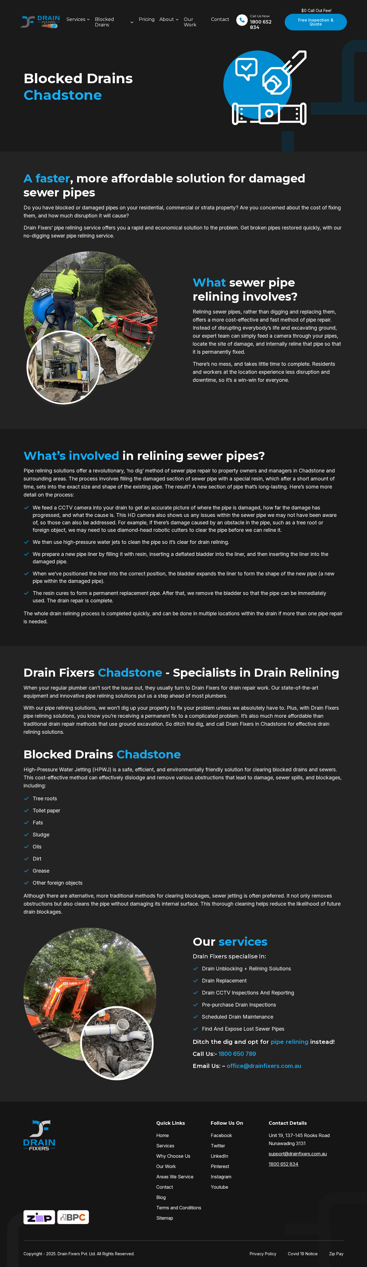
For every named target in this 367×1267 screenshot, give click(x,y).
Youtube (219, 1187)
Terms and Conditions (178, 1207)
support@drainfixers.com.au (298, 1154)
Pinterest (220, 1166)
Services (76, 19)
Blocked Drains (104, 22)
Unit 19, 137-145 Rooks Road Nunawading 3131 (299, 1139)
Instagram (221, 1177)
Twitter (218, 1146)
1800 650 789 (236, 1053)
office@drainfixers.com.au (264, 1065)
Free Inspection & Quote (315, 21)
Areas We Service (175, 1177)
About (166, 19)
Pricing (147, 19)
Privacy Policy (263, 1253)
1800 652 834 (283, 1164)
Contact (220, 19)
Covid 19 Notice (303, 1253)
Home (162, 1135)
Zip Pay (336, 1253)
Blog (161, 1197)
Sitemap (164, 1218)
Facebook (221, 1135)
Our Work (190, 22)
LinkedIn (219, 1156)
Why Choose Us (173, 1156)
